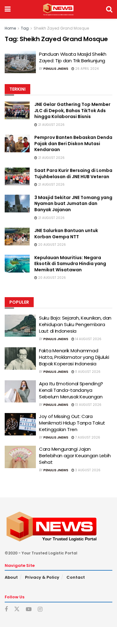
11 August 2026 (87, 371)
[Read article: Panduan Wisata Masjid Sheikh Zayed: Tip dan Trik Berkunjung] (20, 62)
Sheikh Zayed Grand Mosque (61, 28)
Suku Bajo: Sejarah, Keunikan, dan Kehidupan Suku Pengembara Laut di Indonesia (75, 324)
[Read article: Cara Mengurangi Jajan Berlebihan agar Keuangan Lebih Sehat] (20, 457)
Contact (75, 577)
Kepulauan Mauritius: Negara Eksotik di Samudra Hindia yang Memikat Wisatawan (70, 263)
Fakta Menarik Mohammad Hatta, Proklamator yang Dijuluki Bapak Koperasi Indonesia (74, 357)
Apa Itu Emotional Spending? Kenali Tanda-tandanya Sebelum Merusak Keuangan (71, 390)
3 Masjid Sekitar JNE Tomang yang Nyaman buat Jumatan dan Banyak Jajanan (73, 203)
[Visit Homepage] (58, 9)
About (11, 577)
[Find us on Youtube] (29, 609)
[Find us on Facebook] (6, 609)
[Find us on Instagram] (40, 609)
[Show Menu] (8, 9)
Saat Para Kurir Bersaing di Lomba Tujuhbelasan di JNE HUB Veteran (73, 173)
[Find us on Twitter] (17, 609)
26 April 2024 (86, 68)
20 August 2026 (51, 244)
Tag (25, 28)
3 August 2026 (87, 470)
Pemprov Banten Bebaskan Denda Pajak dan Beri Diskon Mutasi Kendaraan (73, 143)
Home (10, 28)
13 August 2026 (87, 404)
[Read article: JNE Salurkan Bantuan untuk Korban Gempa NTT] (17, 236)
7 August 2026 (87, 437)
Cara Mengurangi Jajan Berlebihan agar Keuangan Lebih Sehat (75, 455)
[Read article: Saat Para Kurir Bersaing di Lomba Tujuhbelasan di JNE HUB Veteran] (17, 176)
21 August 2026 (51, 124)
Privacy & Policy (42, 577)
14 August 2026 (87, 339)
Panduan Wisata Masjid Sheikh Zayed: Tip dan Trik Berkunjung (72, 57)
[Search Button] (109, 9)
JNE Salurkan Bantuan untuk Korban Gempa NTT (66, 233)
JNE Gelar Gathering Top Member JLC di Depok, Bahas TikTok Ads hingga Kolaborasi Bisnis (72, 110)
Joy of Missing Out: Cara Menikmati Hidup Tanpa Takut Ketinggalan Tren (72, 423)
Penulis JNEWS (55, 68)
